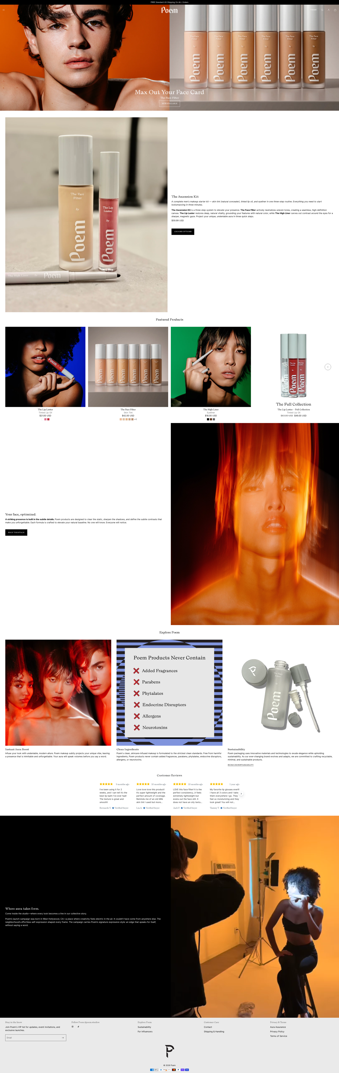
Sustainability (144, 1027)
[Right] (328, 367)
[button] (322, 10)
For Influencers (145, 1031)
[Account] (329, 10)
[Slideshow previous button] (98, 794)
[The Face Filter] (128, 367)
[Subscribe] (62, 1038)
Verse (313, 10)
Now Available (169, 103)
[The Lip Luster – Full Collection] (294, 367)
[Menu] (6, 10)
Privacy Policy (277, 1031)
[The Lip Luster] (45, 367)
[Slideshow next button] (241, 794)
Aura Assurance (278, 1027)
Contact (208, 1027)
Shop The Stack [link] (16, 532)
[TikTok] (79, 1027)
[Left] (11, 367)
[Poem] (169, 10)
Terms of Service (278, 1036)
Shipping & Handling (214, 1031)
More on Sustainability (241, 765)
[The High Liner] (211, 367)
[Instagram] (73, 1027)
